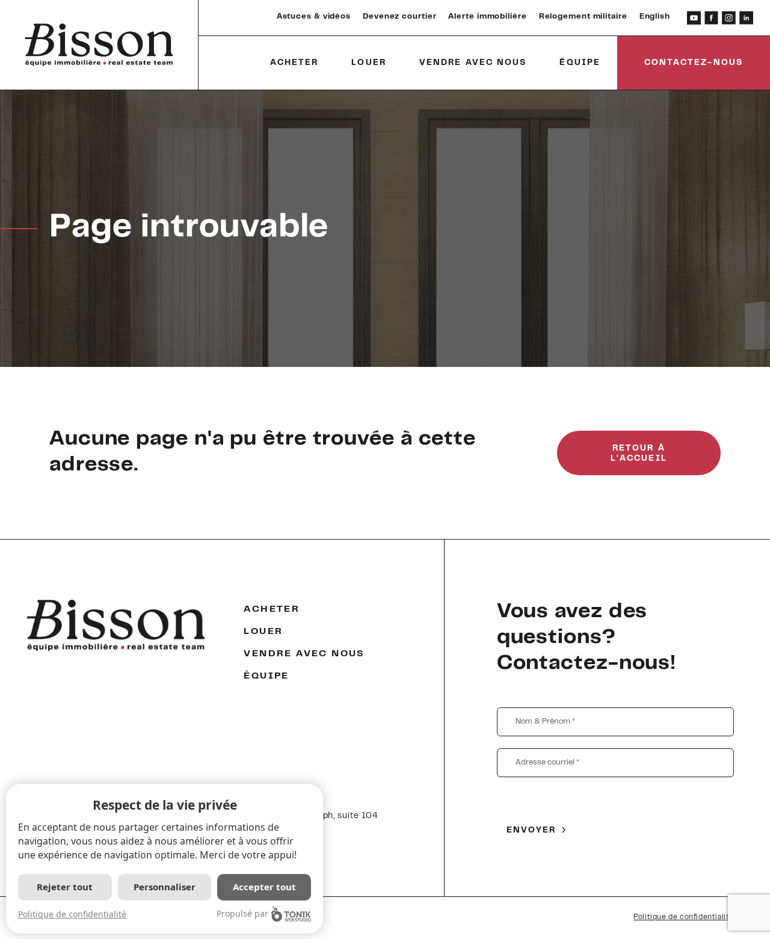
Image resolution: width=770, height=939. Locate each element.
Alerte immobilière (487, 16)
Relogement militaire (583, 16)
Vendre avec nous (473, 63)
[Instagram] (729, 18)
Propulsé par (242, 913)
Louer (368, 63)
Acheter (294, 63)
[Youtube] (694, 18)
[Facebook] (711, 18)
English (654, 16)
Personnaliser (165, 887)
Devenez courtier (399, 16)
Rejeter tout (65, 887)
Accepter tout (264, 887)
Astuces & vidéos (314, 16)
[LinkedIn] (746, 18)
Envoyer (531, 830)
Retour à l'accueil (639, 454)
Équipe (579, 63)
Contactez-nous (693, 63)
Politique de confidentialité (683, 917)
